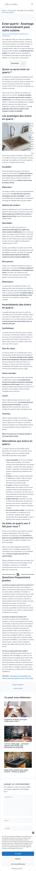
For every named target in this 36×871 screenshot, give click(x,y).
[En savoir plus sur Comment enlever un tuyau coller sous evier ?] (18, 709)
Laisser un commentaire (10, 34)
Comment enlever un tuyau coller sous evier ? (15, 720)
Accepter (18, 854)
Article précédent (18, 684)
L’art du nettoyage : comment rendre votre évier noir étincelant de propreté (16, 745)
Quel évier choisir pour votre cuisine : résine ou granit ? (16, 771)
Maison (4, 10)
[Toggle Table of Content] (22, 63)
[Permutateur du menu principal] (32, 4)
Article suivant (18, 688)
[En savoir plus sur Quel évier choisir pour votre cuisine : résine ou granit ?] (18, 760)
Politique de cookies (17, 868)
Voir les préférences (18, 864)
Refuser (18, 859)
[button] (33, 833)
